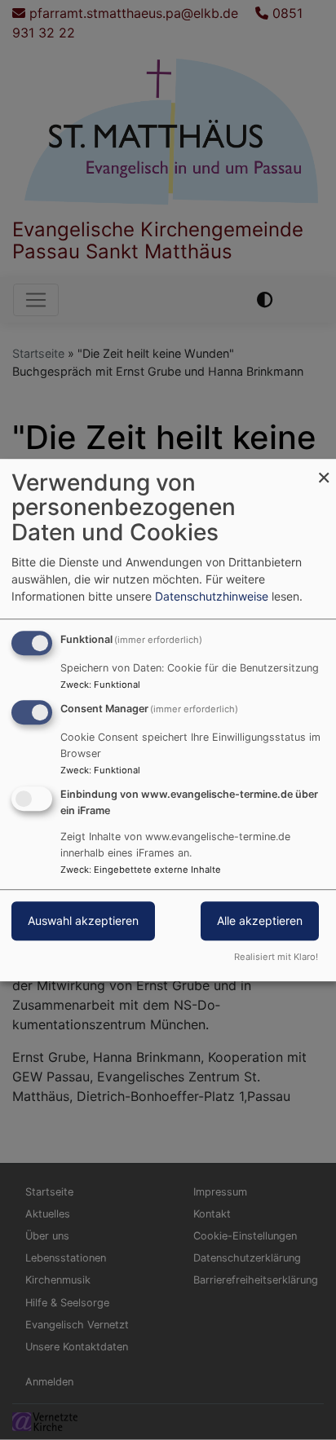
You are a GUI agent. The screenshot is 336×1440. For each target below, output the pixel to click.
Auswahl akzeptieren (83, 920)
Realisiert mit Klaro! (276, 956)
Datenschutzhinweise (211, 596)
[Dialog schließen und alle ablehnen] (324, 469)
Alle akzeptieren (260, 920)
